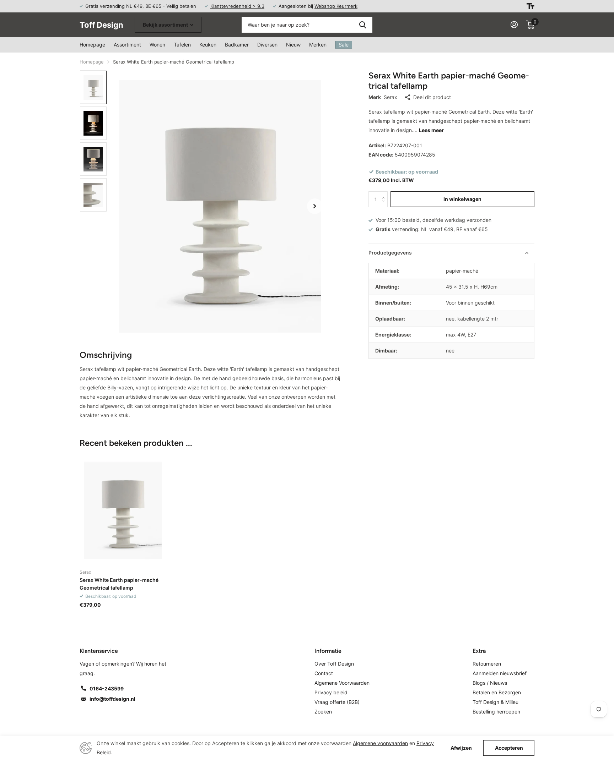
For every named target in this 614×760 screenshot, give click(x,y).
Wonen (157, 45)
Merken (318, 45)
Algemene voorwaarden (380, 743)
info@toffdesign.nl (112, 699)
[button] (315, 206)
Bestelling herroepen (496, 712)
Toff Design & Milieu (495, 702)
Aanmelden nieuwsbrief (500, 673)
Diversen (267, 45)
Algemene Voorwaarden (342, 683)
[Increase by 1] (385, 193)
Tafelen (182, 45)
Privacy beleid (331, 692)
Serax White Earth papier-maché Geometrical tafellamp (119, 583)
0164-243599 (107, 688)
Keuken (207, 45)
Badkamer (237, 45)
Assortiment (127, 45)
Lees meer (431, 130)
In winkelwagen (462, 199)
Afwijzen (461, 748)
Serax (390, 97)
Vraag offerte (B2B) (337, 702)
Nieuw (293, 45)
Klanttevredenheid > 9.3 (237, 6)
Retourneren (487, 664)
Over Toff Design (334, 664)
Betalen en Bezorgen (497, 692)
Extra (479, 650)
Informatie (327, 650)
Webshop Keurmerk (335, 6)
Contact (323, 673)
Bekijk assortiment (166, 25)
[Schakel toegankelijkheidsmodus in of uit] (530, 6)
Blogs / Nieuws (490, 683)
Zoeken (362, 25)
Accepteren (509, 748)
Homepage (92, 45)
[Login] (514, 25)
